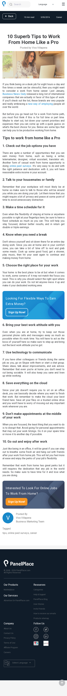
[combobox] (19, 4)
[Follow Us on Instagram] (38, 636)
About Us (8, 628)
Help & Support (40, 594)
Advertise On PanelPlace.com (16, 600)
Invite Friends (39, 609)
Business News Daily (14, 94)
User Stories (39, 604)
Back (10, 16)
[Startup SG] (48, 643)
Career (59, 17)
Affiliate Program (11, 647)
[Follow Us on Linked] (48, 636)
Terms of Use (9, 643)
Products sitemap (41, 618)
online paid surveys (20, 165)
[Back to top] (62, 683)
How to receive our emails (45, 613)
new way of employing (40, 103)
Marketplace (9, 590)
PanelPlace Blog (41, 599)
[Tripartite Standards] (38, 643)
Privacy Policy (10, 638)
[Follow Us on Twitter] (48, 629)
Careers (7, 652)
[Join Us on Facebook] (38, 629)
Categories (38, 590)
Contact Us (8, 633)
